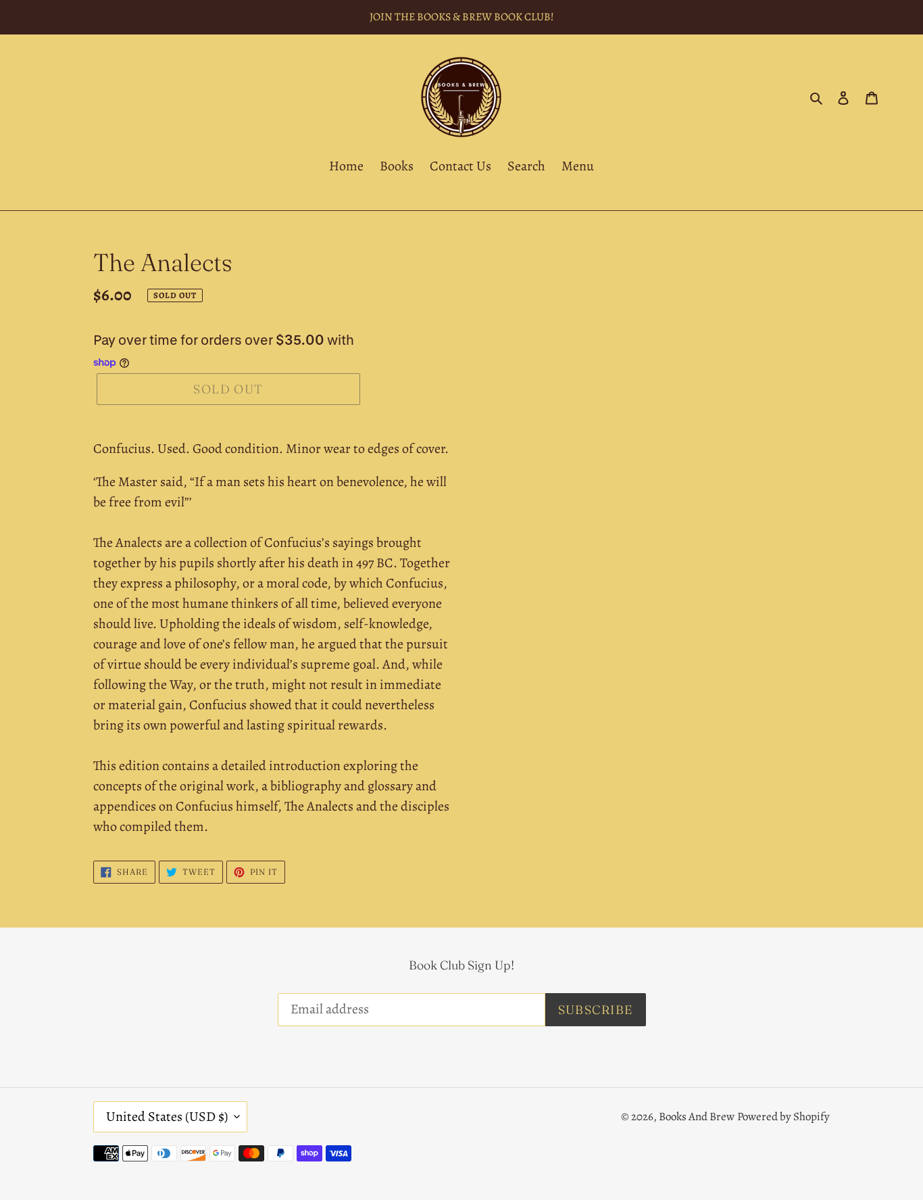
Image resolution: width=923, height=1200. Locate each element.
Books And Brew (696, 1116)
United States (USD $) (167, 1116)
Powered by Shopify (783, 1116)
